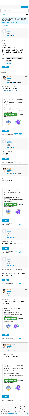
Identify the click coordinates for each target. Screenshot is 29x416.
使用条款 (10, 413)
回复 (6, 66)
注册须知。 (15, 413)
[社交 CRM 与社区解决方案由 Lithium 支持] (18, 407)
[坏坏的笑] (4, 78)
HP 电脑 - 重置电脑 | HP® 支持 (9, 90)
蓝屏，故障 (8, 60)
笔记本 (4, 14)
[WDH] (4, 291)
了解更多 (15, 23)
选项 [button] (27, 14)
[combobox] (14, 10)
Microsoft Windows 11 (11, 58)
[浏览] (2, 7)
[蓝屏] (10, 26)
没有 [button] (20, 134)
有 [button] (16, 134)
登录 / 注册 (24, 7)
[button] (26, 30)
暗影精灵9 (20, 58)
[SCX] (4, 31)
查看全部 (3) (8, 63)
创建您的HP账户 (6, 23)
